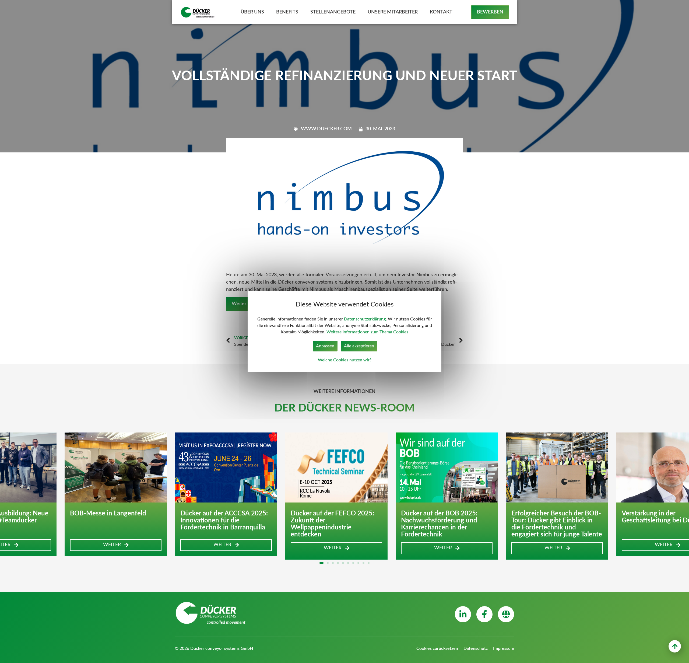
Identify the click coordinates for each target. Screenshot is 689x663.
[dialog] (344, 331)
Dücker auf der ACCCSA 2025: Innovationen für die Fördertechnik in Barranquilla (224, 520)
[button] (115, 545)
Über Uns (252, 12)
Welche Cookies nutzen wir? (344, 360)
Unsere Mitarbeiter (393, 12)
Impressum (503, 648)
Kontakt (441, 12)
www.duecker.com (326, 129)
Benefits (287, 12)
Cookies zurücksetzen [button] (437, 648)
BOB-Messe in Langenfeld (108, 513)
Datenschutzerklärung (365, 319)
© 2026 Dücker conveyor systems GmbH (214, 648)
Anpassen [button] (325, 346)
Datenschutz (475, 648)
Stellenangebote (333, 12)
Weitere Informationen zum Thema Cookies (367, 332)
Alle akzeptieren (359, 346)
